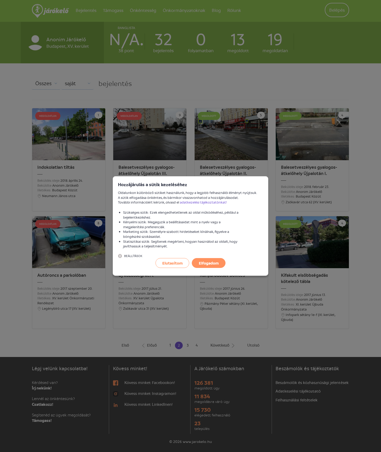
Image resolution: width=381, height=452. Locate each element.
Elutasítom (172, 263)
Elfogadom (209, 263)
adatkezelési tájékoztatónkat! (203, 202)
